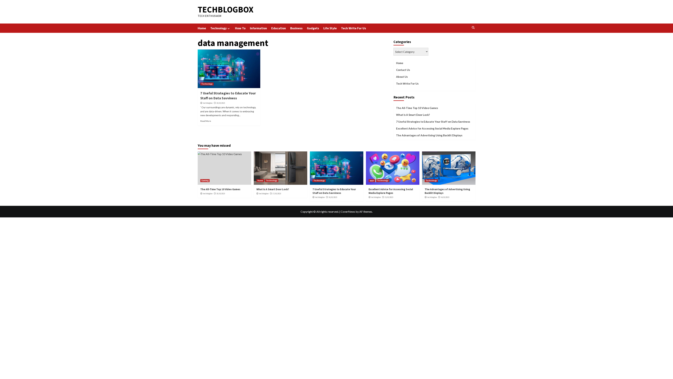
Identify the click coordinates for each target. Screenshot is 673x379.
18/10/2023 (220, 193)
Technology (218, 28)
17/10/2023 (277, 193)
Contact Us (403, 69)
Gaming (205, 180)
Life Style (330, 28)
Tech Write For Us (353, 28)
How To (240, 28)
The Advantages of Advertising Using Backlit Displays (429, 135)
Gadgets (313, 28)
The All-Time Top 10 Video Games (417, 107)
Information (258, 28)
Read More (205, 121)
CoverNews (348, 211)
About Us (402, 76)
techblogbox (208, 103)
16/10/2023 (220, 103)
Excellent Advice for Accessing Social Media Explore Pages (432, 128)
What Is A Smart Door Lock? (413, 114)
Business (296, 28)
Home (202, 28)
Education (278, 28)
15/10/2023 (389, 197)
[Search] (473, 28)
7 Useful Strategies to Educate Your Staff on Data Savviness (433, 121)
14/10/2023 (445, 197)
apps (372, 180)
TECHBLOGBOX (225, 9)
